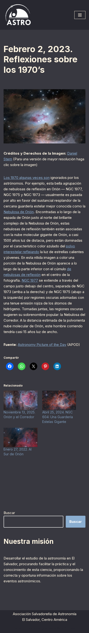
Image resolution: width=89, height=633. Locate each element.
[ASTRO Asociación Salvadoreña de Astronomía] (18, 14)
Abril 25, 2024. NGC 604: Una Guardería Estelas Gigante (57, 417)
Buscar (9, 512)
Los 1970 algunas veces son (27, 177)
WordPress (66, 628)
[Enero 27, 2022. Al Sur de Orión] (20, 437)
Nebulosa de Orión (19, 212)
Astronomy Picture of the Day (42, 344)
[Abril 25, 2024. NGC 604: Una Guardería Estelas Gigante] (59, 400)
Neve (18, 628)
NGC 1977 (30, 280)
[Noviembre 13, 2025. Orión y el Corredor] (20, 400)
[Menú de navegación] (79, 15)
